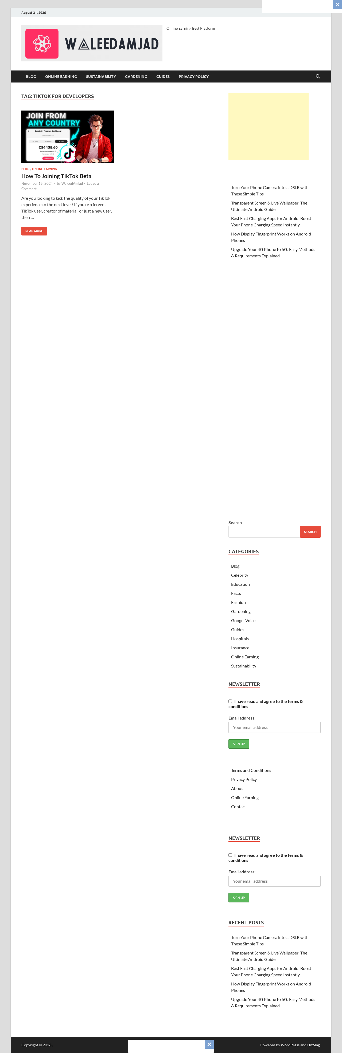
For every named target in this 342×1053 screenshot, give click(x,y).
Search (235, 522)
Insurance (240, 647)
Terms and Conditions (251, 770)
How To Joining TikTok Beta (56, 175)
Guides (163, 76)
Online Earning (61, 76)
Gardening (136, 76)
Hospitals (240, 638)
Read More (32, 230)
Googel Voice (243, 620)
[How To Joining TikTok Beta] (67, 137)
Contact (238, 806)
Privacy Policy (194, 76)
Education (240, 584)
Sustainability (101, 76)
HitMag (313, 1045)
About (237, 788)
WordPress (290, 1045)
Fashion (238, 602)
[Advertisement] (268, 126)
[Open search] (318, 76)
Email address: (241, 717)
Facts (236, 593)
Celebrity (239, 574)
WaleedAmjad (72, 183)
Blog (31, 76)
